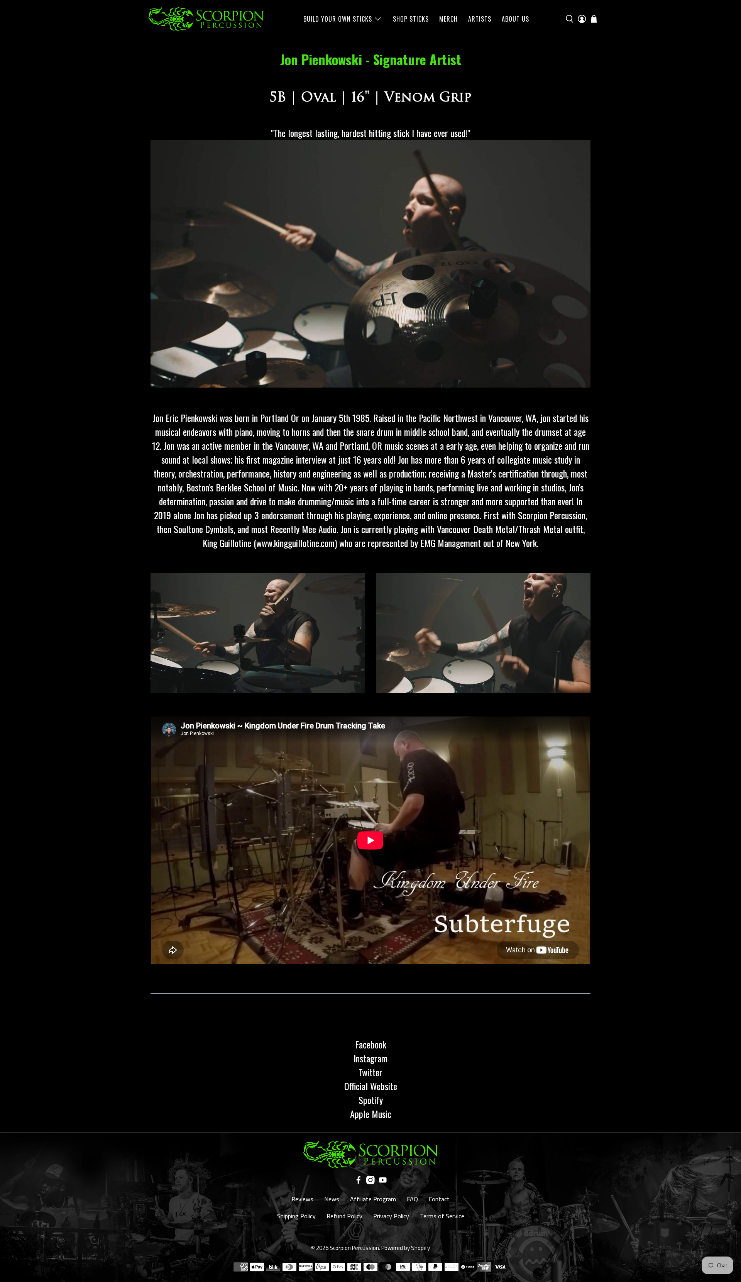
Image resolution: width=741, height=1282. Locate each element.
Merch (448, 19)
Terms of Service (442, 1216)
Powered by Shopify (405, 1247)
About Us (515, 19)
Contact (439, 1199)
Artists (479, 19)
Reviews (302, 1199)
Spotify (371, 1100)
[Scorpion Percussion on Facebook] (358, 1182)
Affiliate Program (373, 1199)
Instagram (370, 1058)
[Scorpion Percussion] (206, 19)
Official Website (370, 1086)
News (331, 1199)
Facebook (370, 1044)
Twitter (370, 1072)
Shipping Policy (296, 1216)
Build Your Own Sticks (337, 19)
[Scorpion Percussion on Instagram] (370, 1182)
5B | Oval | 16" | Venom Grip (370, 97)
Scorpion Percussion (354, 1247)
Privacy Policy (391, 1216)
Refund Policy (344, 1216)
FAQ (412, 1199)
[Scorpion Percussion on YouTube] (383, 1182)
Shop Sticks (411, 19)
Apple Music (370, 1114)
